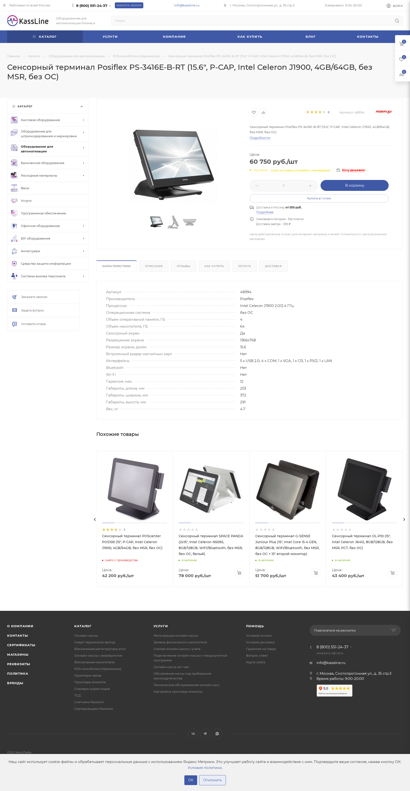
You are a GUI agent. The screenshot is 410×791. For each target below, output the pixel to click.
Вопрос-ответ (257, 655)
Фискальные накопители (94, 662)
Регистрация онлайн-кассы (176, 635)
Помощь (255, 626)
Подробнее (264, 212)
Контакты (17, 635)
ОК (190, 780)
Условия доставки (260, 642)
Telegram (205, 734)
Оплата (244, 266)
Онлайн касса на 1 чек (171, 667)
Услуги (161, 626)
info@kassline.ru (187, 5)
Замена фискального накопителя (180, 642)
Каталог (83, 626)
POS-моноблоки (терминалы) (97, 669)
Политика (17, 673)
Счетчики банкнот (89, 702)
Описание (154, 266)
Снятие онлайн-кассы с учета (177, 649)
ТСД (77, 695)
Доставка (273, 266)
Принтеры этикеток (90, 682)
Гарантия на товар (261, 649)
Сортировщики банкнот (93, 709)
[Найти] (397, 21)
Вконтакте (193, 734)
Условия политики (205, 767)
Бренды (15, 683)
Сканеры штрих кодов (92, 689)
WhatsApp (217, 734)
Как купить (214, 266)
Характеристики (116, 266)
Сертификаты (21, 645)
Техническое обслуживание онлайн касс (186, 685)
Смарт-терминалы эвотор (94, 642)
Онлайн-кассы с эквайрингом (98, 655)
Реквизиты (18, 664)
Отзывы (183, 266)
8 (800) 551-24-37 (91, 5)
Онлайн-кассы (86, 635)
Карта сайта (255, 662)
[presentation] (95, 519)
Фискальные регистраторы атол (100, 649)
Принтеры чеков (87, 675)
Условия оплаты (259, 635)
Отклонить (212, 780)
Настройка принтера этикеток (178, 691)
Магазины (17, 654)
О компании (20, 626)
